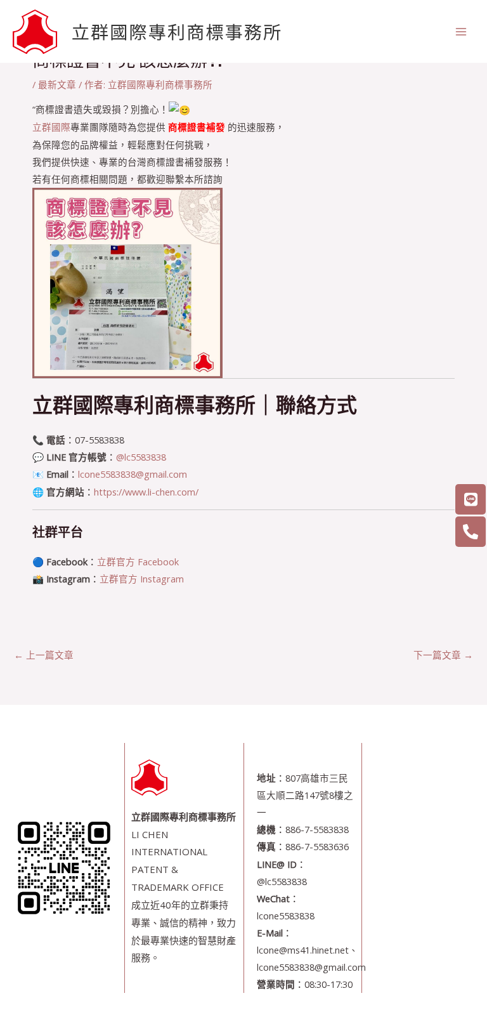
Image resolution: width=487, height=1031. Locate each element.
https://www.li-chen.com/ (146, 491)
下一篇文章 (443, 654)
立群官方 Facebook (138, 561)
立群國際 (51, 127)
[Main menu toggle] (461, 31)
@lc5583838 (141, 456)
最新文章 (57, 84)
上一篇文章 (44, 654)
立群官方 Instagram (142, 578)
